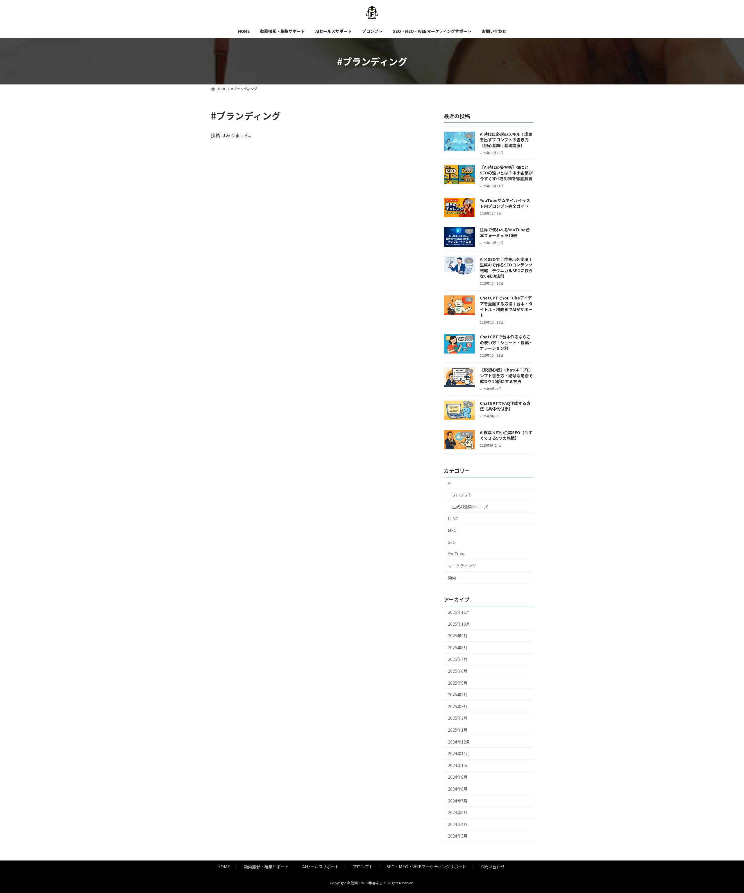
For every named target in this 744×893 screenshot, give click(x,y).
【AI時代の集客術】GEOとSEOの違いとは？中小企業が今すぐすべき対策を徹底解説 (506, 172)
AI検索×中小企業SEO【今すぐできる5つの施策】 (506, 435)
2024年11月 (459, 753)
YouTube (456, 554)
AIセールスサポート (320, 867)
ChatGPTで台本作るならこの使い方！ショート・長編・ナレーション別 (506, 342)
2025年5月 (458, 683)
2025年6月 (458, 671)
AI (450, 483)
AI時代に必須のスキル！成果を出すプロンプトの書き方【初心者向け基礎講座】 (506, 139)
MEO (452, 530)
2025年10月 (459, 624)
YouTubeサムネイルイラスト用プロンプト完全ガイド (505, 203)
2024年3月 (458, 836)
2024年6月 (458, 812)
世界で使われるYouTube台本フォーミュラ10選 (505, 233)
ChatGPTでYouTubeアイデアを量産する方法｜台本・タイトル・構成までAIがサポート (506, 306)
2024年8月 (458, 789)
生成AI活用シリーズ (470, 507)
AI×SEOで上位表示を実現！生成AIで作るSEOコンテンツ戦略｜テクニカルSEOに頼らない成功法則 (506, 267)
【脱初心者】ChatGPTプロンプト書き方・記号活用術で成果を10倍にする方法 (506, 375)
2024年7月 (458, 801)
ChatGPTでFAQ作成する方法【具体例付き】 (505, 406)
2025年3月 (458, 706)
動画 (452, 577)
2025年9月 (458, 635)
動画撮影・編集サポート (266, 867)
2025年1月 (458, 730)
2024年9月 (458, 777)
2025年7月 (458, 659)
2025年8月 (458, 647)
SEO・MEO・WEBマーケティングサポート (426, 867)
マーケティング (462, 566)
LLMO (453, 519)
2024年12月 (459, 742)
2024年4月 (458, 824)
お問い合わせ (492, 867)
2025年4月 (458, 694)
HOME (223, 867)
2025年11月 (459, 612)
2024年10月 (459, 765)
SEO (452, 542)
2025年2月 (458, 718)
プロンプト (462, 495)
